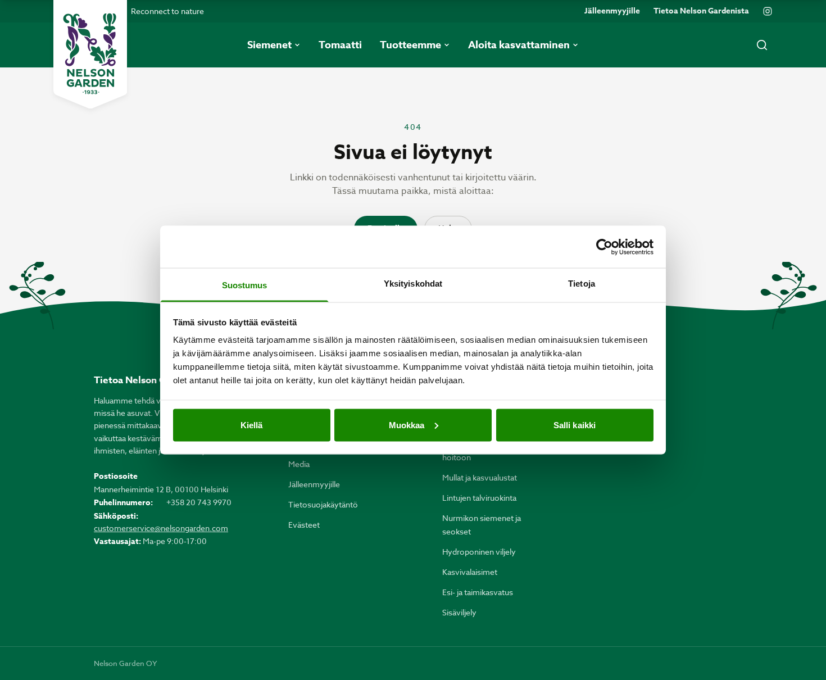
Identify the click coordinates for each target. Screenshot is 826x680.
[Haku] (762, 45)
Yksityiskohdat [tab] (413, 283)
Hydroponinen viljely (479, 551)
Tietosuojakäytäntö (323, 504)
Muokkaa (407, 424)
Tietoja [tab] (581, 283)
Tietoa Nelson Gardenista (701, 11)
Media (299, 464)
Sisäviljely (459, 612)
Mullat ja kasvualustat (479, 477)
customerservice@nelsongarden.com (161, 528)
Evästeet (304, 524)
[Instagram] (768, 11)
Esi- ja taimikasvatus (477, 592)
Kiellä (251, 424)
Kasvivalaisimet (469, 571)
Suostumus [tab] (244, 285)
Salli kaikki (574, 424)
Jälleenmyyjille (612, 11)
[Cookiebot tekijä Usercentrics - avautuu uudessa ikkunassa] (604, 246)
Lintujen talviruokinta (479, 497)
